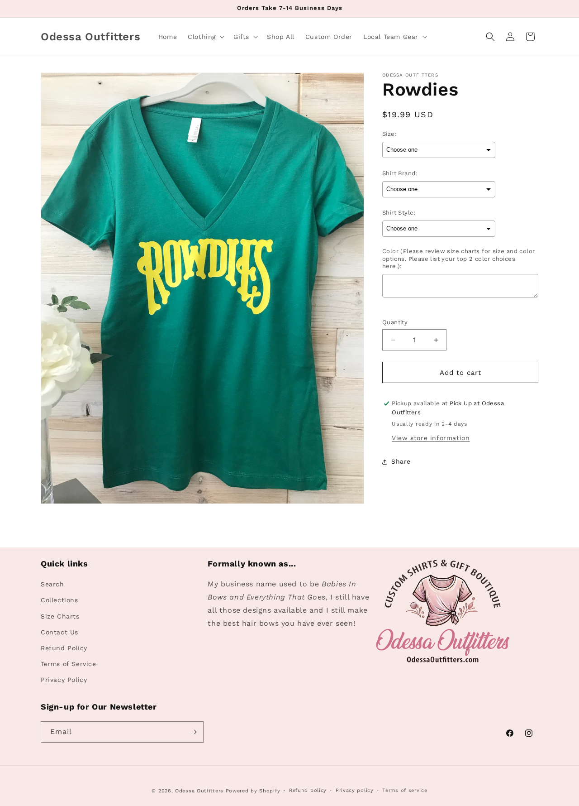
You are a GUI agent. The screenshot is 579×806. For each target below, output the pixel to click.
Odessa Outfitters (199, 791)
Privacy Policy (64, 679)
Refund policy (308, 790)
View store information (431, 437)
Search (52, 584)
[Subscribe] (193, 732)
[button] (205, 36)
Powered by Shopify (253, 791)
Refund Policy (64, 648)
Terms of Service (68, 663)
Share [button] (401, 461)
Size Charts (60, 615)
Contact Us (59, 632)
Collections (59, 600)
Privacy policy (355, 790)
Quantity (395, 322)
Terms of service (404, 790)
